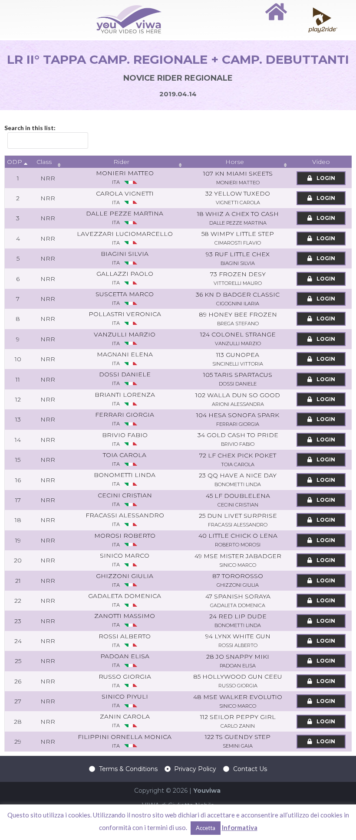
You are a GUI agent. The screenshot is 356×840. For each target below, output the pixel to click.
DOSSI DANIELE (125, 378)
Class (44, 162)
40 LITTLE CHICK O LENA (237, 540)
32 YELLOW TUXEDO (237, 198)
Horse (234, 162)
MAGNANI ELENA (125, 358)
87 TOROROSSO (237, 580)
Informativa (239, 827)
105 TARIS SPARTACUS (237, 379)
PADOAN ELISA (124, 660)
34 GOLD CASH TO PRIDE (238, 439)
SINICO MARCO (124, 560)
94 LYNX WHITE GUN (237, 640)
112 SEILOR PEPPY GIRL (238, 721)
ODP (14, 162)
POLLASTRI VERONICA (125, 318)
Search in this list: (30, 127)
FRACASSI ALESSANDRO (125, 519)
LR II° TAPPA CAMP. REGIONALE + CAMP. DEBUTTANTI (178, 59)
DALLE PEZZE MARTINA (124, 217)
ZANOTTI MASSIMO (124, 620)
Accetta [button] (205, 827)
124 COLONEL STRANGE (238, 338)
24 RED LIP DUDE (238, 620)
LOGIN (325, 178)
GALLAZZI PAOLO (124, 278)
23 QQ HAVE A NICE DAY (238, 479)
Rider (121, 162)
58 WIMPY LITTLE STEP (237, 238)
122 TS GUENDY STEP (237, 741)
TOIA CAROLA (124, 459)
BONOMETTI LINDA (124, 479)
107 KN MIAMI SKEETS (238, 178)
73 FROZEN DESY (238, 278)
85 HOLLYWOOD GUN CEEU (237, 681)
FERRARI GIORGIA (124, 419)
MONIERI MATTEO (125, 177)
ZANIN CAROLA (125, 721)
